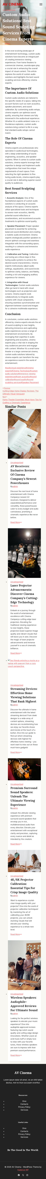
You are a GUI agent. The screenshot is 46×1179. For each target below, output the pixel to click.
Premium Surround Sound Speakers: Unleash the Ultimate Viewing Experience (23, 796)
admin (7, 43)
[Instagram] (27, 1175)
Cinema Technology (21, 371)
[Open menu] (40, 4)
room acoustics (23, 377)
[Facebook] (19, 1175)
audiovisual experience (15, 368)
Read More (16, 522)
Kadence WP (23, 1170)
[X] (23, 1175)
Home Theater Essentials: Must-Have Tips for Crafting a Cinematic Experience (22, 400)
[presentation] (24, 434)
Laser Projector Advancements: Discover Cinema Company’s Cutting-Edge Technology (24, 594)
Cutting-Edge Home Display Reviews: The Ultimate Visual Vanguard (21, 391)
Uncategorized (9, 10)
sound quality (20, 379)
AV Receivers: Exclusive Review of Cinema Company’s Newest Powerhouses (23, 474)
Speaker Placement (30, 382)
